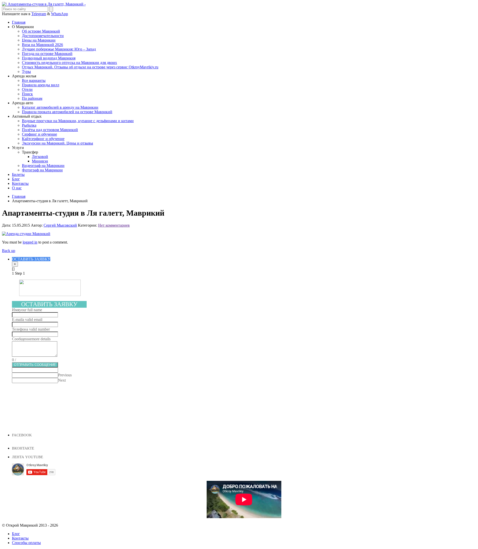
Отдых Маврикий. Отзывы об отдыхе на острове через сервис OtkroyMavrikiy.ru (90, 67)
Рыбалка (29, 125)
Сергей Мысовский (60, 225)
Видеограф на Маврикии (43, 165)
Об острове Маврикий (41, 31)
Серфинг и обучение (39, 134)
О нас (17, 188)
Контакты (20, 183)
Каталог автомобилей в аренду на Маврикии (60, 107)
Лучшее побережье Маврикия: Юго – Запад (59, 49)
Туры (26, 71)
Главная (18, 22)
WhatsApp (59, 14)
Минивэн (40, 161)
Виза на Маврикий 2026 (42, 45)
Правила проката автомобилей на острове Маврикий (67, 112)
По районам (32, 98)
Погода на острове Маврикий (47, 53)
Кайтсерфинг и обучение (43, 139)
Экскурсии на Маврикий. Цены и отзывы (57, 143)
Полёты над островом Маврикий (50, 130)
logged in (30, 242)
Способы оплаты (26, 543)
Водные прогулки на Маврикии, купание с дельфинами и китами (78, 121)
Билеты (18, 174)
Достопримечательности (43, 36)
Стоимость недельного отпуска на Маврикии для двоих (69, 62)
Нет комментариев (114, 225)
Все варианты (34, 80)
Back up (8, 251)
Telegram (38, 14)
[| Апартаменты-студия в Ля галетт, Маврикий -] (44, 4)
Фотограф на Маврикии (42, 170)
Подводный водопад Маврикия (48, 58)
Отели (27, 89)
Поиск (27, 94)
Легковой (40, 156)
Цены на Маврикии (39, 40)
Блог (16, 179)
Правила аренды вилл (40, 85)
